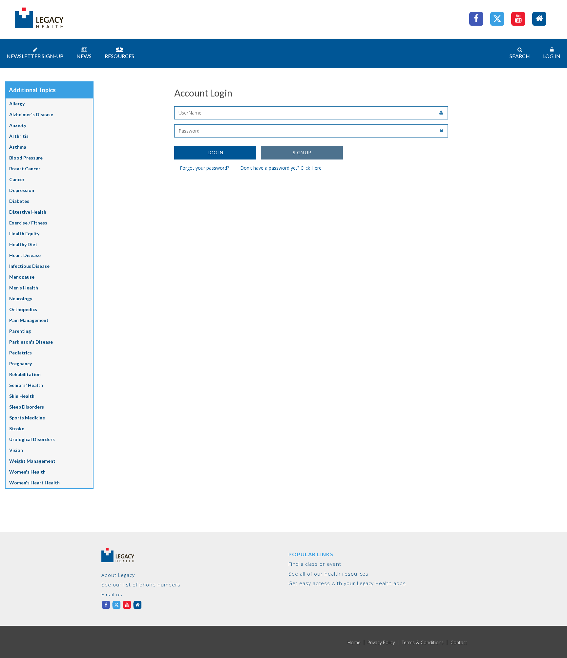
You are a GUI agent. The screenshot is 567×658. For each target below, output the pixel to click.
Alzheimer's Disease (31, 114)
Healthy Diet (23, 244)
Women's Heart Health (34, 482)
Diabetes (19, 201)
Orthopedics (23, 309)
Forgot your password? (204, 168)
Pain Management (29, 320)
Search (520, 56)
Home (354, 642)
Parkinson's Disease (31, 342)
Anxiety (17, 125)
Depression (21, 190)
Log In (551, 56)
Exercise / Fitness (28, 222)
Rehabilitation (25, 374)
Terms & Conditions (423, 642)
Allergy (17, 103)
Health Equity (24, 233)
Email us (111, 594)
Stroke (16, 428)
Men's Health (23, 287)
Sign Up (302, 152)
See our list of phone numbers (140, 584)
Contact (459, 642)
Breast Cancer (24, 168)
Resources (119, 56)
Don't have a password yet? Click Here (281, 168)
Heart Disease (25, 255)
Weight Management (32, 461)
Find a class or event (314, 564)
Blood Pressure (26, 157)
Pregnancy (20, 363)
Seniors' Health (26, 385)
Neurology (20, 298)
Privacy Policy (381, 642)
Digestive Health (27, 212)
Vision (16, 450)
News (84, 56)
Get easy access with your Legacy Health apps (347, 583)
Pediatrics (20, 352)
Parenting (20, 331)
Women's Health (27, 472)
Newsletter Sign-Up (35, 56)
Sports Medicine (27, 417)
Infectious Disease (29, 266)
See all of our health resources (328, 573)
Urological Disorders (32, 439)
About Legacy (118, 575)
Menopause (21, 277)
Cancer (17, 179)
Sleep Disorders (26, 407)
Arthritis (19, 136)
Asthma (17, 147)
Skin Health (21, 396)
